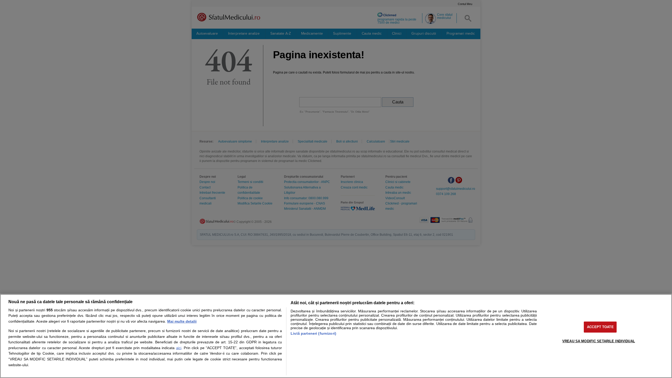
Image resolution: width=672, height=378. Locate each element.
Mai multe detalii (182, 321)
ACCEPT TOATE (600, 327)
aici (178, 348)
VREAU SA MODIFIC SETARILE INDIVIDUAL (598, 341)
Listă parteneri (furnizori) (313, 333)
